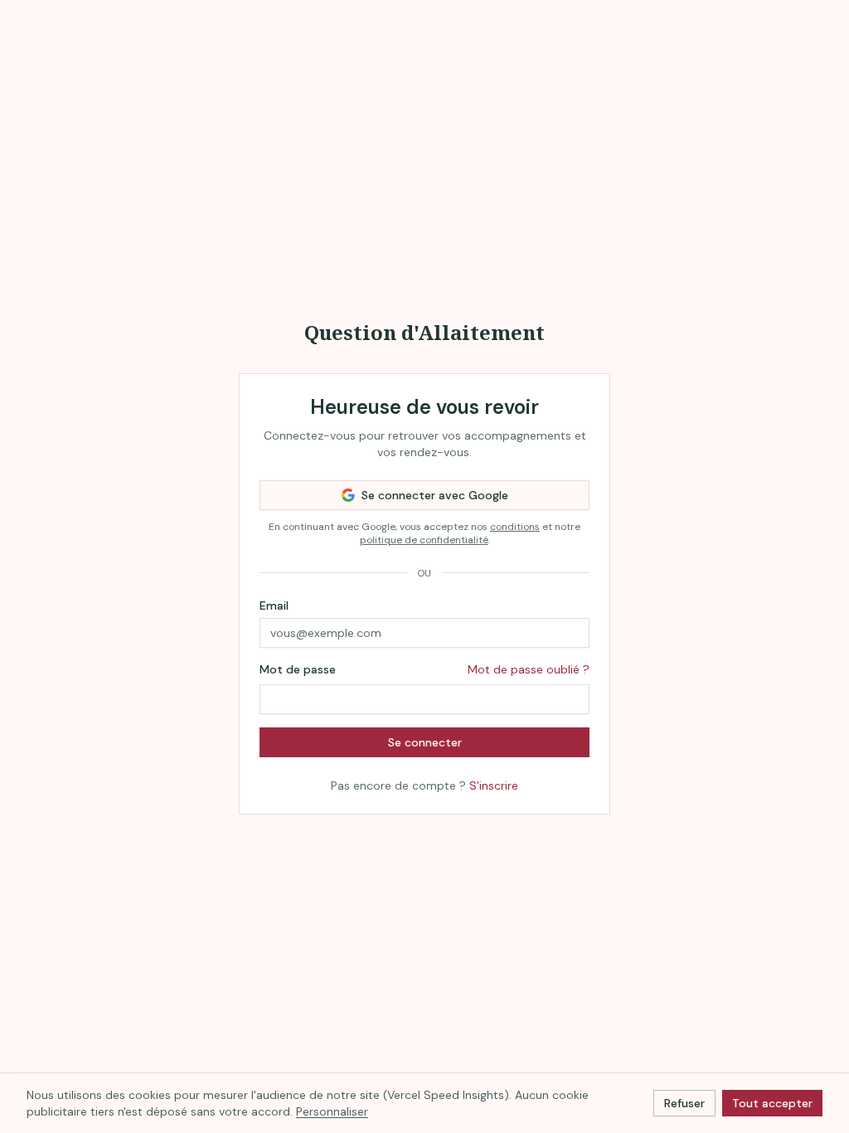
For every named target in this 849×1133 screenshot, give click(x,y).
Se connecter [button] (425, 742)
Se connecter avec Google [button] (434, 495)
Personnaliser (332, 1111)
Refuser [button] (684, 1103)
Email (274, 605)
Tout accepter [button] (772, 1103)
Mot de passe (298, 669)
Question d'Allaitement (424, 332)
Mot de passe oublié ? (528, 669)
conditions (515, 526)
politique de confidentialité (424, 540)
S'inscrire (493, 785)
